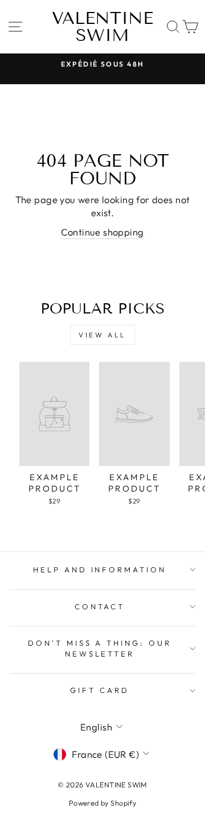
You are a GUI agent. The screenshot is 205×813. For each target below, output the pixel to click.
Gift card (99, 690)
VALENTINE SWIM (102, 27)
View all (102, 335)
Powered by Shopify (102, 802)
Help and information (100, 569)
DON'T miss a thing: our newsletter (99, 648)
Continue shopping (102, 232)
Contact (100, 606)
